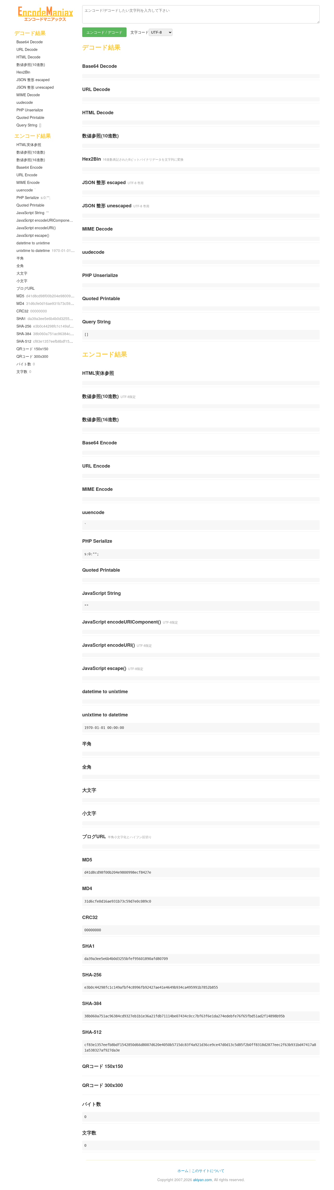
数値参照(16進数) (30, 159)
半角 (20, 258)
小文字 (21, 280)
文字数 (23, 371)
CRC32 (31, 310)
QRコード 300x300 (32, 356)
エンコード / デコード (104, 32)
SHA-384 (46, 333)
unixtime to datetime (46, 250)
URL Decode (27, 49)
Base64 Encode (29, 167)
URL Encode (26, 174)
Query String (28, 125)
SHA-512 (46, 341)
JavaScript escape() (32, 235)
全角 (20, 265)
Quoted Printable (30, 117)
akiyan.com (202, 1179)
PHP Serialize (33, 197)
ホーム (182, 1170)
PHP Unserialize (29, 109)
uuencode (26, 189)
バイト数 (25, 363)
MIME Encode (28, 182)
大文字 (21, 273)
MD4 (46, 303)
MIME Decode (28, 94)
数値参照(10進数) (30, 64)
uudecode (24, 102)
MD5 (46, 295)
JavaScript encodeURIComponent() (45, 220)
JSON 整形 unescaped (35, 87)
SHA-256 (46, 326)
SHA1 (46, 318)
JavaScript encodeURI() (36, 227)
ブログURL (25, 288)
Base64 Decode (29, 41)
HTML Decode (28, 56)
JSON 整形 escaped (33, 79)
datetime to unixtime (33, 242)
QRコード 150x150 (32, 348)
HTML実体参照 (28, 144)
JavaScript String (32, 212)
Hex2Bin (23, 72)
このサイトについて (208, 1170)
